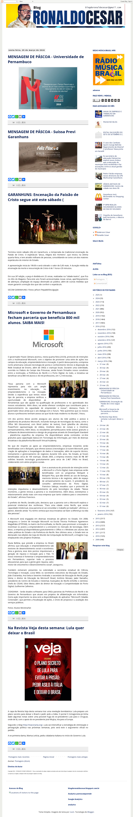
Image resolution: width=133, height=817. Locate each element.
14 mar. (103, 460)
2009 (98, 539)
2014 (98, 522)
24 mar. (103, 425)
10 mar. (103, 474)
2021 (98, 309)
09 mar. (103, 478)
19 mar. (103, 443)
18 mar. (103, 446)
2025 (98, 295)
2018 (98, 319)
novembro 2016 (104, 333)
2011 (98, 532)
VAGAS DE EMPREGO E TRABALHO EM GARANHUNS (112, 113)
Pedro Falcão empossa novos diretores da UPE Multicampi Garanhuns (113, 175)
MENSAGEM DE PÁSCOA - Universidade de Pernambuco (109, 390)
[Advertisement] (55, 38)
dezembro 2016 (104, 329)
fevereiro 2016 (104, 510)
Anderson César (103, 232)
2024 (98, 298)
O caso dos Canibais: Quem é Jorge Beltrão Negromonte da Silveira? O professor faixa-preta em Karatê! (109, 146)
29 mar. (103, 371)
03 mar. (103, 499)
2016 (98, 326)
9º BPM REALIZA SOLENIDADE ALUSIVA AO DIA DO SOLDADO (112, 207)
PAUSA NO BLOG (110, 122)
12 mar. (103, 467)
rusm (72, 812)
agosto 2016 (103, 343)
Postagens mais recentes (18, 757)
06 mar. (103, 488)
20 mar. (103, 439)
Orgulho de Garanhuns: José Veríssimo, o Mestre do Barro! (113, 217)
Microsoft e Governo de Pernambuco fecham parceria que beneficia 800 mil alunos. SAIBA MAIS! (43, 317)
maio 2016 (102, 354)
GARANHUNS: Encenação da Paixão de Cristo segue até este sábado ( (43, 197)
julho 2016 (102, 347)
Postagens (100, 279)
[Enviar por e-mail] (17, 122)
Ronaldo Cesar (103, 235)
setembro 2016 (104, 340)
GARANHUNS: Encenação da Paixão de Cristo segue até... (110, 403)
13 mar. (103, 464)
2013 (98, 525)
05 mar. (103, 492)
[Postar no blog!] (19, 122)
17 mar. (103, 450)
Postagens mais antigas (78, 757)
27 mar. (103, 378)
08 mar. (103, 481)
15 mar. (103, 457)
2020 (98, 312)
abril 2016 (102, 357)
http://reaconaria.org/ (33, 725)
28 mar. (103, 375)
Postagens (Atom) (22, 761)
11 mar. (103, 471)
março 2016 (103, 361)
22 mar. (103, 432)
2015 (98, 518)
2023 (98, 302)
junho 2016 (102, 350)
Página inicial (48, 757)
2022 (98, 305)
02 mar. (103, 502)
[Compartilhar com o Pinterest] (25, 122)
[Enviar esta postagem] (13, 122)
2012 (98, 529)
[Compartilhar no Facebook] (23, 122)
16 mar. (103, 453)
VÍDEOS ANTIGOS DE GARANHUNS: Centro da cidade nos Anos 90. (113, 186)
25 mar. (103, 385)
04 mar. (103, 495)
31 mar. (103, 364)
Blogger (90, 812)
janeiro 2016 (103, 514)
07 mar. (103, 485)
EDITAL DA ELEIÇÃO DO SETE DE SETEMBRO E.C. (113, 133)
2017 (98, 323)
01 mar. (103, 506)
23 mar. (103, 429)
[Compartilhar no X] (21, 122)
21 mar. (103, 436)
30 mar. (103, 368)
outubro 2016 (104, 336)
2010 (98, 536)
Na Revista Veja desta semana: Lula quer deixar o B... (111, 419)
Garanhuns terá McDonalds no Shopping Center (113, 196)
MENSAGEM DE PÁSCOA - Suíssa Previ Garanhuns (109, 397)
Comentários (101, 283)
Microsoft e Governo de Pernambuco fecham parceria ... (109, 411)
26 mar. (103, 382)
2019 (98, 316)
